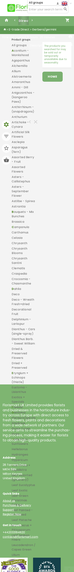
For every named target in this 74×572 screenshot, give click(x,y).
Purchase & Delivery (17, 505)
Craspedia (19, 274)
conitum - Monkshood (20, 53)
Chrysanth (19, 243)
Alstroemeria (21, 77)
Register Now (12, 514)
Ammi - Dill (20, 87)
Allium (16, 71)
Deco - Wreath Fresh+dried (23, 302)
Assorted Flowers (18, 169)
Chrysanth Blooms (19, 250)
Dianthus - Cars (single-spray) (23, 331)
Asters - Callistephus (21, 179)
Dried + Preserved (19, 365)
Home (52, 77)
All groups (19, 45)
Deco (16, 294)
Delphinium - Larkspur (21, 321)
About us (9, 501)
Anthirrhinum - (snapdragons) (23, 109)
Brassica (18, 222)
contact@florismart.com (20, 537)
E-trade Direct (19, 29)
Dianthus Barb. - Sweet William (23, 341)
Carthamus (20, 232)
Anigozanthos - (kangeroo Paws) (23, 97)
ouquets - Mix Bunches (23, 214)
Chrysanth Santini (19, 260)
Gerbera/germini (44, 29)
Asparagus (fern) (20, 149)
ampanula (20, 227)
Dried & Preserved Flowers (19, 353)
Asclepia (18, 142)
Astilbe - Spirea (23, 201)
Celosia (17, 238)
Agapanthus (21, 60)
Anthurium (19, 117)
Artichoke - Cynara (20, 124)
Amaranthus (21, 82)
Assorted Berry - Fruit (23, 159)
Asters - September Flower (20, 191)
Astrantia (19, 206)
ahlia (16, 289)
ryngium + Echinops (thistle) (20, 377)
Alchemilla (19, 66)
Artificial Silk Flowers (21, 134)
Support (8, 510)
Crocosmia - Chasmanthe (21, 281)
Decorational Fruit (21, 311)
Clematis (18, 268)
